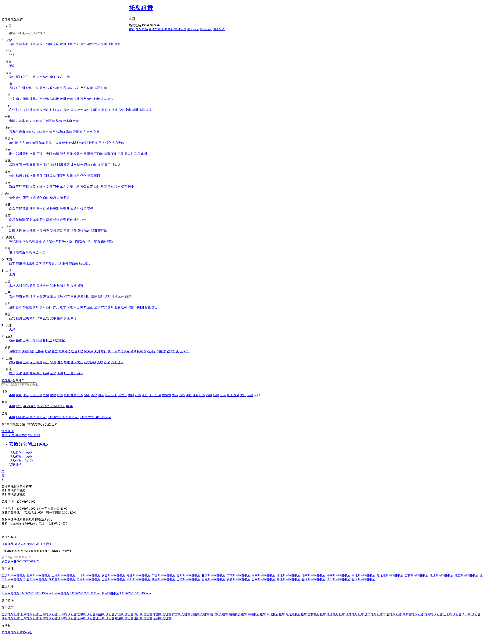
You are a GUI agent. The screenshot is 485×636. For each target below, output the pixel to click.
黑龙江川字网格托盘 (390, 575)
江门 (53, 109)
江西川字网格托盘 (442, 575)
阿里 (49, 340)
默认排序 (34, 435)
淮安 (63, 208)
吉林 (19, 197)
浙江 (230, 395)
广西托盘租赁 (124, 614)
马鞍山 (40, 44)
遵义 (29, 120)
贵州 (67, 395)
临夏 (97, 88)
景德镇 (20, 219)
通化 (39, 197)
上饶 (83, 219)
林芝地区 (59, 340)
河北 (114, 395)
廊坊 (83, 131)
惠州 (80, 109)
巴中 (124, 307)
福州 (12, 77)
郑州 (19, 153)
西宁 (12, 263)
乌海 (32, 241)
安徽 (46, 395)
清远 (114, 109)
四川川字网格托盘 (139, 579)
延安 (46, 318)
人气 (11, 435)
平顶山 (40, 153)
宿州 (83, 44)
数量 (5, 435)
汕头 (39, 109)
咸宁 (73, 164)
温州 (26, 373)
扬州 (77, 208)
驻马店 (135, 153)
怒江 (114, 362)
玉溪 (26, 362)
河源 (101, 109)
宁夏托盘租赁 (392, 614)
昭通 (39, 362)
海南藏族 (48, 263)
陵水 (117, 186)
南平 (53, 77)
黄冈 (67, 164)
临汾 (73, 285)
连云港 (54, 208)
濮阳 (77, 153)
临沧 (60, 362)
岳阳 (46, 175)
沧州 (76, 131)
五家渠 (184, 351)
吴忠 (29, 252)
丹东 (46, 230)
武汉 (12, 164)
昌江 (104, 186)
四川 (189, 395)
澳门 (243, 395)
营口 (60, 230)
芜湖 (19, 44)
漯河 (90, 153)
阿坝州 (139, 307)
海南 (108, 395)
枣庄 (39, 296)
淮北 (12, 153)
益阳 (70, 175)
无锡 (19, 208)
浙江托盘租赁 (105, 618)
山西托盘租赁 (452, 614)
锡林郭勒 (107, 241)
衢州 (60, 373)
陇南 (90, 88)
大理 (100, 362)
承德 (69, 131)
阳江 (108, 109)
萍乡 (29, 219)
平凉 (63, 88)
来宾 (104, 98)
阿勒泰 (141, 351)
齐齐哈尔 (25, 142)
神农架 (115, 164)
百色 (83, 98)
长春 (12, 197)
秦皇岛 (30, 131)
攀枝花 (27, 307)
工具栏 (3, 475)
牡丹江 (93, 142)
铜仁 (42, 120)
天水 (42, 88)
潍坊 (60, 296)
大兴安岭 (118, 142)
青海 (175, 395)
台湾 (250, 395)
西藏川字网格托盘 (214, 579)
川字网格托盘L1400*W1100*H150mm (26, 593)
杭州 (12, 373)
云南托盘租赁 (86, 618)
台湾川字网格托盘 (364, 579)
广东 (80, 395)
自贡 (19, 307)
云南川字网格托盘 (264, 579)
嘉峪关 (13, 88)
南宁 (19, 98)
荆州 (60, 164)
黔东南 (67, 120)
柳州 (26, 98)
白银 (36, 88)
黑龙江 (122, 395)
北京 (12, 55)
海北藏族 (29, 263)
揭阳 (142, 109)
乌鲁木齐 (15, 351)
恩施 (87, 164)
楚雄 (67, 362)
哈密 (48, 351)
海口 (12, 186)
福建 (53, 395)
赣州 (56, 219)
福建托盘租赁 (105, 614)
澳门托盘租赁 (143, 618)
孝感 (53, 164)
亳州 (104, 44)
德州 (108, 296)
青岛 (26, 296)
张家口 (60, 131)
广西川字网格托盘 (164, 575)
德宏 (107, 362)
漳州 (46, 77)
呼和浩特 (15, 241)
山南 (26, 340)
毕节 (59, 120)
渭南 (39, 318)
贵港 (70, 98)
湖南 (101, 395)
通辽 (45, 241)
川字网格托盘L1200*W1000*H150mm (76, 593)
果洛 (58, 263)
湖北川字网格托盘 (289, 575)
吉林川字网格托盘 (417, 575)
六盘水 (20, 120)
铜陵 (49, 44)
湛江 (60, 109)
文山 (80, 362)
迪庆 (120, 362)
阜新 (67, 230)
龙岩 (60, 77)
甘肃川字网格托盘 (214, 575)
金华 (53, 373)
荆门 (46, 164)
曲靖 (19, 362)
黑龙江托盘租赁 (296, 614)
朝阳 (94, 230)
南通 (46, 208)
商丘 (114, 153)
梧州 (39, 98)
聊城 (114, 296)
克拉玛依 (28, 351)
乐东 (111, 186)
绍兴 (46, 373)
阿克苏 (88, 351)
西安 (12, 318)
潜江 (101, 164)
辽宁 (152, 395)
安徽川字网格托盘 (114, 575)
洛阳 (33, 153)
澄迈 (83, 186)
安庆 (56, 44)
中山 (128, 109)
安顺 (36, 120)
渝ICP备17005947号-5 (16, 557)
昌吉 (55, 351)
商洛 (73, 318)
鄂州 (39, 164)
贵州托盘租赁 (143, 614)
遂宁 (63, 307)
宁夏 (158, 395)
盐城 (70, 208)
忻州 (67, 285)
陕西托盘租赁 (11, 618)
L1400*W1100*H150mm (31, 417)
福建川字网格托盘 (139, 575)
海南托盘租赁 (257, 614)
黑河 (102, 142)
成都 (12, 307)
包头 (25, 241)
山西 (182, 395)
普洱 (53, 362)
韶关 (19, 109)
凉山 (155, 307)
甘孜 (148, 307)
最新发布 (21, 435)
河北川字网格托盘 (364, 575)
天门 (108, 164)
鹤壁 (56, 153)
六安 (97, 44)
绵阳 (49, 307)
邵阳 (39, 175)
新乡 (63, 153)
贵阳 (12, 120)
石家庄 (13, 131)
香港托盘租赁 (124, 618)
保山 (33, 362)
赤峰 (39, 241)
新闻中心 (167, 29)
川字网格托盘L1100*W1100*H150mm (126, 593)
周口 (127, 153)
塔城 (133, 351)
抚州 (77, 219)
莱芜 (94, 296)
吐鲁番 (39, 351)
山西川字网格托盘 (114, 579)
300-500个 (43, 406)
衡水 (89, 131)
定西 (83, 88)
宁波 (19, 373)
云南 (223, 395)
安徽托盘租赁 (86, 614)
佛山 (46, 109)
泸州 (36, 307)
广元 (56, 307)
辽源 (33, 197)
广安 (104, 307)
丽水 (80, 373)
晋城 (39, 285)
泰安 (73, 296)
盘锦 (80, 230)
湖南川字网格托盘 (314, 575)
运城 (60, 285)
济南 (19, 296)
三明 (33, 77)
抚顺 (33, 230)
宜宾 (97, 307)
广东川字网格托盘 (239, 575)
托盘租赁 (141, 8)
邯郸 (39, 131)
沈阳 (12, 230)
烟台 (53, 296)
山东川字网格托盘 (189, 579)
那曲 (42, 340)
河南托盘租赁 (200, 614)
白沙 (97, 186)
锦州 (53, 230)
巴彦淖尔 (81, 241)
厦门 (19, 77)
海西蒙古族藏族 (79, 263)
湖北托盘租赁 (219, 614)
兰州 (22, 88)
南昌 (12, 219)
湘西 (97, 175)
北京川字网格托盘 (39, 575)
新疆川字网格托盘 (239, 579)
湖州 (39, 373)
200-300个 (29, 406)
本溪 (39, 230)
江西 (138, 395)
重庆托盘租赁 (11, 614)
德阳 (42, 307)
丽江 (46, 362)
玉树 (65, 263)
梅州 (87, 109)
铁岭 (87, 230)
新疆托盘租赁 (67, 618)
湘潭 (26, 175)
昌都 (19, 340)
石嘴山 (20, 252)
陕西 (195, 395)
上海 (12, 274)
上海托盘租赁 (48, 614)
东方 (63, 186)
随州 (80, 164)
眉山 (90, 307)
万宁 (56, 186)
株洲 (19, 175)
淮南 (33, 44)
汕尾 (94, 109)
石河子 (151, 351)
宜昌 (96, 131)
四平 (26, 197)
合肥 (12, 44)
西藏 (209, 395)
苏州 (39, 208)
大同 (19, 285)
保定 (52, 131)
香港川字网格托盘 (314, 579)
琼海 (36, 186)
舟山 (67, 373)
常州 (33, 208)
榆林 (60, 318)
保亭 (124, 186)
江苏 (145, 395)
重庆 (12, 66)
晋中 (53, 285)
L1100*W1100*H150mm (95, 417)
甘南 (104, 88)
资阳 (131, 307)
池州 (111, 44)
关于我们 (193, 29)
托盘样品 (142, 29)
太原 (12, 285)
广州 (12, 109)
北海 (46, 98)
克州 (97, 351)
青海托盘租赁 (433, 614)
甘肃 (73, 395)
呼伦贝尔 (68, 241)
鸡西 (35, 142)
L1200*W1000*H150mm (63, 417)
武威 (49, 88)
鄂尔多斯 (55, 241)
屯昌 (77, 186)
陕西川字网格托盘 (164, 579)
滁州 (70, 44)
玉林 (77, 98)
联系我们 (206, 29)
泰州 (12, 296)
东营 (46, 296)
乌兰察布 (94, 241)
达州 (111, 307)
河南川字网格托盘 (264, 575)
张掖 (56, 88)
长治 (33, 285)
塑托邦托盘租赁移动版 (17, 632)
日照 (87, 296)
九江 (36, 219)
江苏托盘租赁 (355, 614)
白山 (46, 197)
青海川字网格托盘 (89, 579)
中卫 (42, 252)
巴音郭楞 (77, 351)
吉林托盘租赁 (317, 614)
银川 (12, 252)
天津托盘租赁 (67, 614)
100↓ (19, 406)
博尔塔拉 (64, 351)
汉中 (53, 318)
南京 (12, 208)
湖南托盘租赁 (238, 614)
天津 (12, 329)
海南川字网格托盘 (339, 575)
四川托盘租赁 (471, 614)
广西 (60, 395)
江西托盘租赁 (336, 614)
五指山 (27, 186)
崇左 (111, 98)
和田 (111, 351)
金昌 (29, 88)
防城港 (54, 98)
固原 (36, 252)
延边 (67, 197)
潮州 (135, 109)
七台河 (83, 142)
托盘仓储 (8, 431)
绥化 (108, 142)
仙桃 (94, 164)
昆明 (12, 362)
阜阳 (77, 44)
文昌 (49, 186)
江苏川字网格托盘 (467, 575)
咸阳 (33, 318)
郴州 (77, 175)
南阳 (107, 153)
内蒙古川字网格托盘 (62, 579)
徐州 (26, 208)
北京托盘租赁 (29, 614)
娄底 (90, 175)
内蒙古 (166, 395)
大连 (19, 230)
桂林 (33, 98)
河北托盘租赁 (276, 614)
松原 (53, 197)
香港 (236, 395)
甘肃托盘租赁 (162, 614)
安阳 (49, 153)
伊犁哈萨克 (122, 351)
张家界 (61, 175)
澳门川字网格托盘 (339, 579)
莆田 (26, 77)
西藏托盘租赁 (48, 618)
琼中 (131, 186)
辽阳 (73, 230)
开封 (26, 153)
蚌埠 (26, 44)
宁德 (67, 77)
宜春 (70, 219)
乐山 (77, 307)
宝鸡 (26, 318)
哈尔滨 (13, 142)
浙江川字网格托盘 (289, 579)
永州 (144, 153)
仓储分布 (155, 29)
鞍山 (26, 230)
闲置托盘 (219, 29)
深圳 (26, 109)
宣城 (117, 44)
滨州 (121, 296)
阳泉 (26, 285)
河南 (87, 395)
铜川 (19, 318)
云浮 (149, 109)
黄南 (39, 263)
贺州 (90, 98)
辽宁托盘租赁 (374, 614)
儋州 (42, 186)
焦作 (70, 153)
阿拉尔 (161, 351)
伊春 (65, 142)
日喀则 (34, 340)
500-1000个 (57, 406)
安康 (67, 318)
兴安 (12, 98)
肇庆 (73, 109)
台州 (73, 373)
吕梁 (80, 285)
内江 (70, 307)
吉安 (63, 219)
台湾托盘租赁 (162, 618)
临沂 (101, 296)
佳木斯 (73, 142)
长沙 (12, 175)
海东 (19, 263)
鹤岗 (42, 142)
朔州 (46, 285)
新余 (42, 219)
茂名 (67, 109)
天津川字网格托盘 (89, 575)
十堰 (26, 164)
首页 (132, 29)
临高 (90, 186)
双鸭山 (50, 142)
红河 (73, 362)
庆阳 (77, 88)
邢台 (45, 131)
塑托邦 (6, 380)
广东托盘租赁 (181, 614)
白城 (60, 197)
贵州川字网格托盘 (189, 575)
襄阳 (33, 164)
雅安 (117, 307)
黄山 (63, 44)
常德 (53, 175)
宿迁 (90, 208)
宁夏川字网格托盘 (35, 579)
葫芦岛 (102, 230)
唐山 (22, 131)
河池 (97, 98)
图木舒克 (173, 351)
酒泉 (70, 88)
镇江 (83, 208)
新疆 (216, 395)
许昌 (83, 153)
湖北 (94, 395)
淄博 (33, 296)
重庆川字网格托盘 (14, 575)
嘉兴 (33, 373)
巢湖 (90, 44)
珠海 (33, 109)
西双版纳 (90, 362)
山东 (202, 395)
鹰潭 (49, 219)
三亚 (19, 186)
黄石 (19, 164)
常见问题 (180, 29)
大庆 (58, 142)
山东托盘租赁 (29, 618)
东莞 (121, 109)
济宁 (67, 296)
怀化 (83, 175)
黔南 (76, 120)
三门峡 (98, 153)
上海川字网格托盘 (64, 575)
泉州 (39, 77)
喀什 (104, 351)
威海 (80, 296)
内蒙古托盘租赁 (413, 614)
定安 (70, 186)
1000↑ (69, 406)
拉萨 (12, 340)
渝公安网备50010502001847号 (21, 561)
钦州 (63, 98)
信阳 (120, 153)
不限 (12, 395)
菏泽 (128, 296)
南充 (83, 307)
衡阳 (33, 175)
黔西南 (50, 120)
